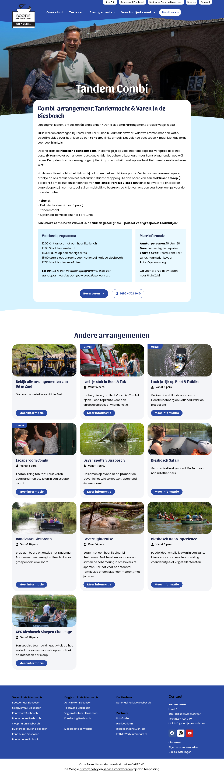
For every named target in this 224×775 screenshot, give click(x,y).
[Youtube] (189, 733)
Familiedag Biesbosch (77, 718)
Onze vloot (54, 12)
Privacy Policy (89, 769)
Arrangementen (101, 12)
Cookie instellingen (180, 752)
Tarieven (76, 12)
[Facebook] (172, 733)
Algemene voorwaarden (183, 747)
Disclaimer (175, 742)
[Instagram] (180, 733)
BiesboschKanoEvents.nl (130, 729)
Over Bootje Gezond (136, 12)
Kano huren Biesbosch (25, 734)
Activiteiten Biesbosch (77, 702)
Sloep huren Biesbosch (26, 723)
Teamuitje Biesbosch (77, 708)
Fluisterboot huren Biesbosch (29, 729)
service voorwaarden (118, 769)
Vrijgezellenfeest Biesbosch (80, 713)
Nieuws (191, 2)
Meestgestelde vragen (78, 729)
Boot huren (170, 12)
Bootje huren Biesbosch (26, 718)
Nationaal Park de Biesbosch (165, 2)
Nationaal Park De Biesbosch (133, 702)
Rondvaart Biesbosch (25, 713)
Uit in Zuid (110, 2)
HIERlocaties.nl (124, 723)
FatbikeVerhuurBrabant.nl (131, 734)
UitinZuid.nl (122, 718)
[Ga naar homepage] (23, 16)
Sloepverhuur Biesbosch (26, 708)
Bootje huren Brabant (25, 739)
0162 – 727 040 (182, 718)
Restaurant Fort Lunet (132, 2)
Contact (205, 2)
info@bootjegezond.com (189, 723)
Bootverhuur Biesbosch (26, 702)
